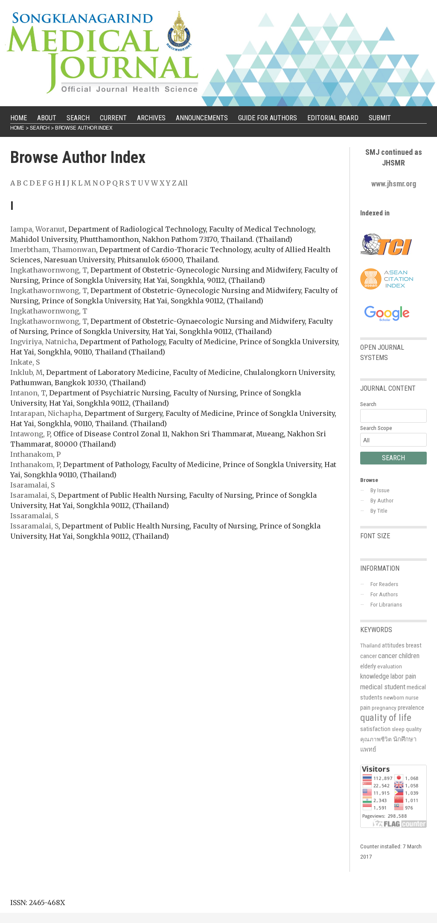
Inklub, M (26, 372)
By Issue (380, 490)
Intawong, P (30, 434)
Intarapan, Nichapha (45, 413)
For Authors (384, 594)
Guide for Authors (267, 118)
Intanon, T (28, 393)
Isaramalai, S (32, 485)
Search (78, 118)
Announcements (202, 118)
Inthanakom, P (35, 454)
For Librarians (386, 604)
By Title (378, 510)
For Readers (384, 584)
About (46, 118)
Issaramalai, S (34, 515)
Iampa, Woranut (37, 229)
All (183, 183)
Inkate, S (25, 362)
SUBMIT (380, 118)
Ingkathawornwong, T (48, 270)
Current (113, 118)
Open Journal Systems (382, 352)
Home (18, 118)
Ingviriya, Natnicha (43, 341)
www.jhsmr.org (393, 183)
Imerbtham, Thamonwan (53, 249)
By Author (381, 500)
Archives (151, 118)
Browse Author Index (84, 127)
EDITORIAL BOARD (332, 118)
